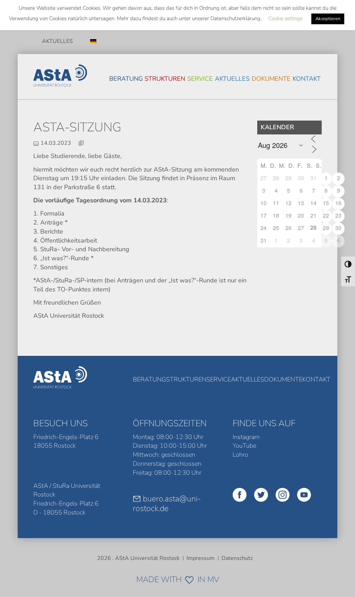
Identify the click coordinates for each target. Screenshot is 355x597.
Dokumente (271, 78)
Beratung (126, 78)
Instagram (246, 437)
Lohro (240, 454)
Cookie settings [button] (285, 18)
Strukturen (165, 78)
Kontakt (307, 78)
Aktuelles (57, 41)
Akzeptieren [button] (327, 19)
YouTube (244, 445)
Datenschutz (237, 558)
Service (200, 78)
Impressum (201, 558)
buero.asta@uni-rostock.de (167, 503)
